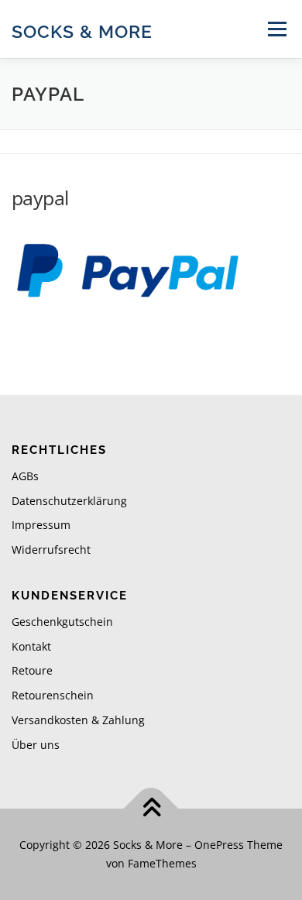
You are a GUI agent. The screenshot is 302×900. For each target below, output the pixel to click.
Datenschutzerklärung (69, 500)
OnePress (219, 844)
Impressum (41, 524)
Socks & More (82, 30)
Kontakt (31, 646)
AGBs (25, 476)
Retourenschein (53, 695)
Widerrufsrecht (51, 549)
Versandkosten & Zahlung (78, 720)
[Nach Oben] (151, 808)
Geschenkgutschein (62, 621)
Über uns (36, 744)
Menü (275, 29)
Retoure (32, 670)
